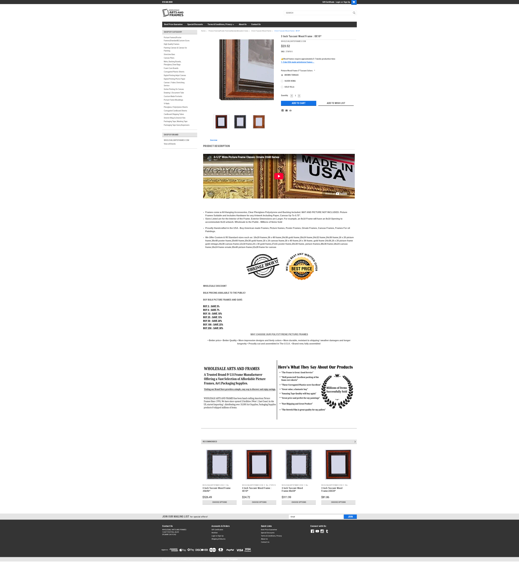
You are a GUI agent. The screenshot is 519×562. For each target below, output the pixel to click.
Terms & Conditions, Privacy (220, 24)
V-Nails (166, 103)
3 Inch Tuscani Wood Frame (261, 31)
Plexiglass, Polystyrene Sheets (176, 107)
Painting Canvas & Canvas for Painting (175, 49)
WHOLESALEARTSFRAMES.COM (176, 140)
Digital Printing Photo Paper (174, 79)
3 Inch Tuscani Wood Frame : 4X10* (256, 489)
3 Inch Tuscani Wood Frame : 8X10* (287, 31)
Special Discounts (195, 24)
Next (276, 73)
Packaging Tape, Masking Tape (175, 121)
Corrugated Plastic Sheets (174, 72)
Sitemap (192, 559)
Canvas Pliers (169, 58)
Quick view (219, 481)
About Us (243, 24)
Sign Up (347, 2)
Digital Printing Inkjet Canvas (175, 75)
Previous (204, 73)
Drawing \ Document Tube (174, 92)
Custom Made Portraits (173, 96)
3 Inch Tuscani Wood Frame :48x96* (216, 489)
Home (203, 31)
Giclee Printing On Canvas (174, 89)
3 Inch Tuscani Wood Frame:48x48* (292, 489)
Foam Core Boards (171, 68)
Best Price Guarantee (173, 24)
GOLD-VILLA (289, 87)
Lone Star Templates (230, 559)
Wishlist (215, 533)
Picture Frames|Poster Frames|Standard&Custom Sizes (176, 39)
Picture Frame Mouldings (173, 100)
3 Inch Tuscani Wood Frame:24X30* (331, 489)
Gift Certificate (328, 2)
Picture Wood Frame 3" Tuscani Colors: (298, 71)
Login (338, 2)
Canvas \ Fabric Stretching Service (174, 84)
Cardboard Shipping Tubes (174, 114)
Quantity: (284, 95)
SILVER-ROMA (290, 81)
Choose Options (219, 502)
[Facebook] (283, 110)
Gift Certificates (217, 530)
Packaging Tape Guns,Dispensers (176, 125)
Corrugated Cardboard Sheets (175, 110)
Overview (213, 140)
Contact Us (256, 24)
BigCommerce (208, 559)
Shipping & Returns (218, 539)
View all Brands (170, 144)
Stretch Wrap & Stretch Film (174, 118)
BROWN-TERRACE (292, 75)
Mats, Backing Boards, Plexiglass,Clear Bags (172, 63)
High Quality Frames (171, 44)
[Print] (290, 110)
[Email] (286, 110)
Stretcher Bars (169, 54)
